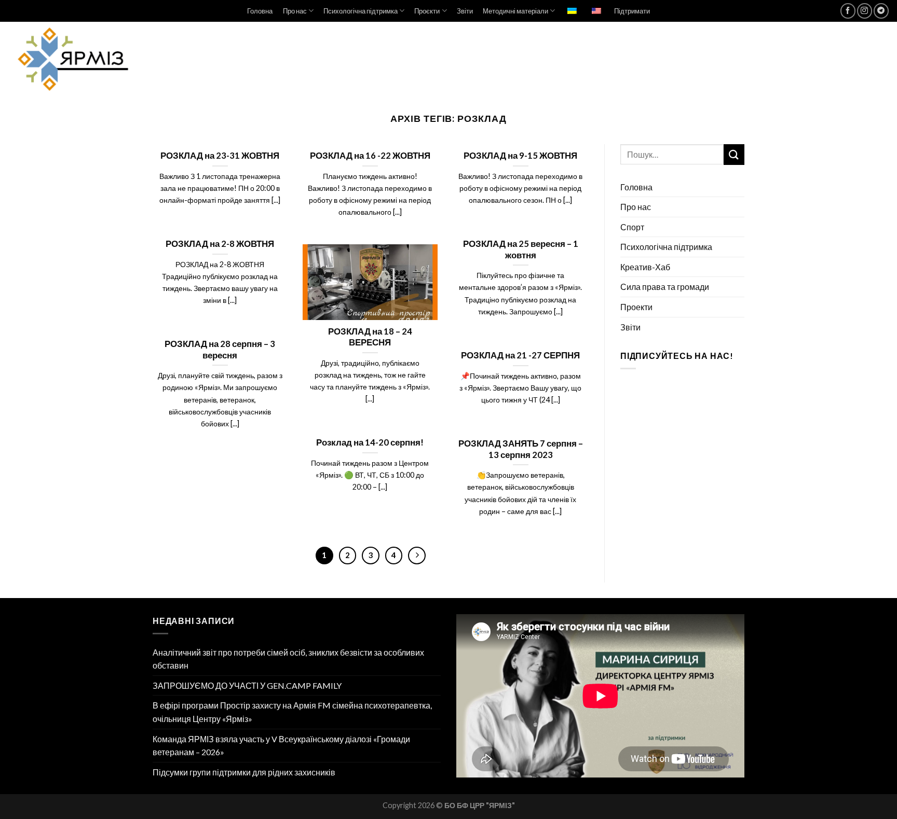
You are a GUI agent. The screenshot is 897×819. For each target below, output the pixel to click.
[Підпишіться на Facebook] (847, 10)
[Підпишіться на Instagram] (864, 10)
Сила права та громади (664, 286)
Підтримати (632, 11)
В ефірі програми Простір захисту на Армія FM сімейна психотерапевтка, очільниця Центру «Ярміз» (292, 712)
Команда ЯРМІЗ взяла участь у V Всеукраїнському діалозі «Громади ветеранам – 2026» (281, 745)
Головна (260, 11)
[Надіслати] (734, 154)
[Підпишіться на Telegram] (881, 10)
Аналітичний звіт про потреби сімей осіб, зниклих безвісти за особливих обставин (288, 659)
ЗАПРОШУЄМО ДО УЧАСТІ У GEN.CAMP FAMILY (247, 685)
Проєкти (427, 11)
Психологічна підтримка (360, 11)
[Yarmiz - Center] (100, 59)
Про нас (295, 11)
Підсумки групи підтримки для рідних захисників (244, 772)
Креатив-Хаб (645, 267)
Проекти (636, 307)
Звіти (465, 11)
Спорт (632, 227)
